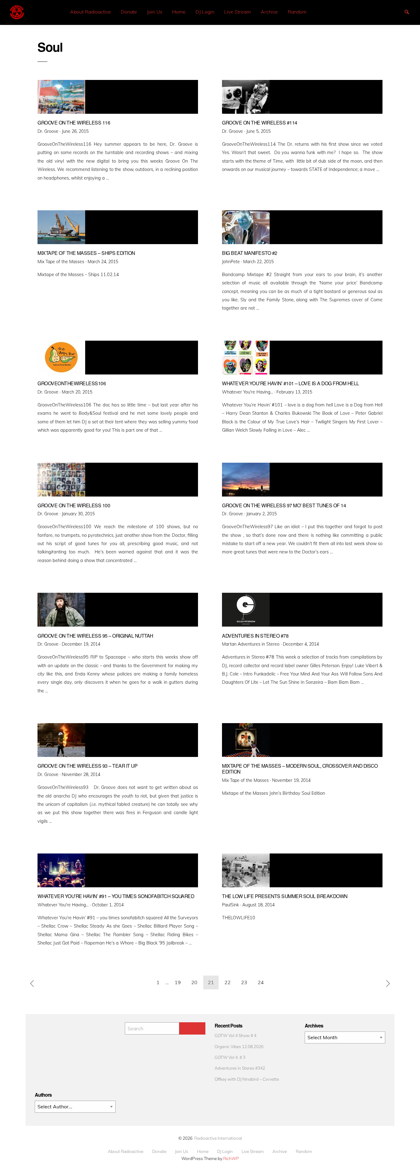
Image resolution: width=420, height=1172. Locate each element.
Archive (269, 12)
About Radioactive (90, 12)
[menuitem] (90, 11)
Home (179, 12)
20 (194, 982)
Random (297, 12)
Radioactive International (218, 1138)
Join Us (154, 12)
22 (227, 982)
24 (261, 982)
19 (178, 982)
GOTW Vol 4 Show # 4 (235, 1035)
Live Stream (237, 12)
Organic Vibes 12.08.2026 (239, 1046)
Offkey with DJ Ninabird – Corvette (247, 1079)
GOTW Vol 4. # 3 (230, 1057)
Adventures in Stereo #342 (240, 1068)
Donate (129, 12)
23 (244, 982)
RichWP (231, 1158)
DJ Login (205, 12)
